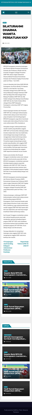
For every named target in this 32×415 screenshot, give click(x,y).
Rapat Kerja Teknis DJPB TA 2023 (23, 244)
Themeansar (16, 412)
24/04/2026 (8, 393)
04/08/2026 (8, 341)
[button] (28, 12)
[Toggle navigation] (16, 12)
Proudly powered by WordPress (11, 410)
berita (4, 22)
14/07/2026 (8, 358)
